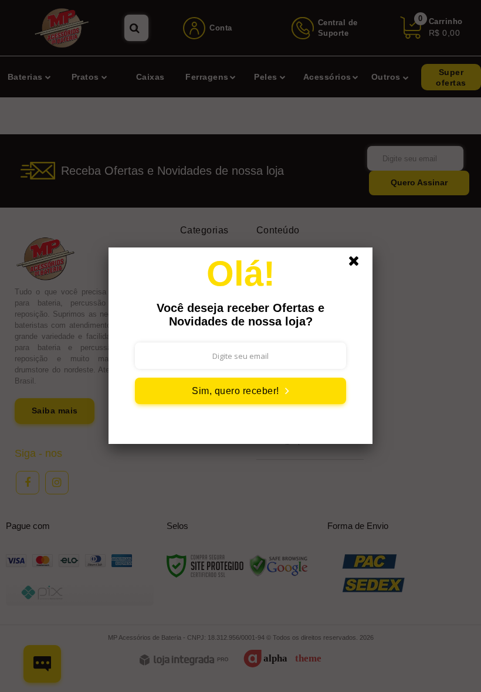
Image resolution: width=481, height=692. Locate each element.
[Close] (359, 263)
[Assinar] (240, 391)
